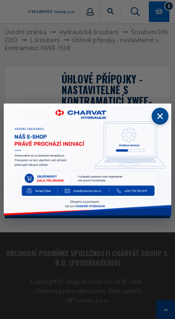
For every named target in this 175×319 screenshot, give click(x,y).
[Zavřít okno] (160, 116)
